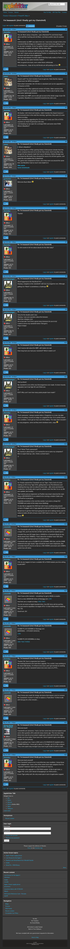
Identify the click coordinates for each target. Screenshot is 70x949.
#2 (66, 73)
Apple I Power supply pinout (14, 855)
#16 (65, 556)
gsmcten (7, 179)
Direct (29, 848)
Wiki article (21, 165)
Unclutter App (39, 848)
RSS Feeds (8, 908)
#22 (65, 755)
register (11, 25)
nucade (6, 882)
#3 (66, 107)
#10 (65, 342)
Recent (16, 12)
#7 (66, 242)
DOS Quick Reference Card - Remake (15, 893)
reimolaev (7, 877)
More (64, 867)
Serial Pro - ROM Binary (13, 865)
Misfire (9, 804)
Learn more (7, 810)
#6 (66, 208)
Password (7, 831)
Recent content (9, 818)
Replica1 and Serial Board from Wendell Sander (19, 860)
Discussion (13, 16)
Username (7, 826)
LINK (50, 599)
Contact (64, 12)
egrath (6, 896)
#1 (66, 29)
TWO (43, 601)
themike (7, 32)
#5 (66, 176)
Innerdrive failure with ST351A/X (13, 889)
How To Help (47, 12)
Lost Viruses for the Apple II (14, 858)
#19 (65, 656)
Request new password (12, 838)
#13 (65, 444)
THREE (27, 642)
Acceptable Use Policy (11, 913)
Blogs (7, 904)
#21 (65, 722)
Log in (5, 25)
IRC (8, 798)
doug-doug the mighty (8, 726)
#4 (66, 141)
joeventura (7, 886)
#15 (65, 524)
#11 (65, 377)
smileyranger (9, 279)
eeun (6, 76)
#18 (65, 623)
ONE (39, 601)
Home (5, 12)
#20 (65, 690)
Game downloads (24, 167)
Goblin (8, 862)
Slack (9, 806)
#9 (66, 309)
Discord (9, 802)
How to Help (35, 937)
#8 (66, 276)
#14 (65, 477)
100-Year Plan (56, 12)
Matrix (9, 800)
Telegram (10, 808)
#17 (65, 591)
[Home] (15, 9)
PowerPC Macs (23, 16)
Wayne (6, 891)
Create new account (11, 835)
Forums (10, 12)
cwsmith (7, 527)
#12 (65, 410)
